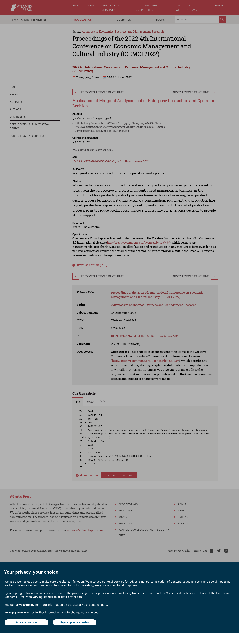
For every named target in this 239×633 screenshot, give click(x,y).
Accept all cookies (26, 622)
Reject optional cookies (74, 622)
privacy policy (25, 604)
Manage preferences (17, 612)
